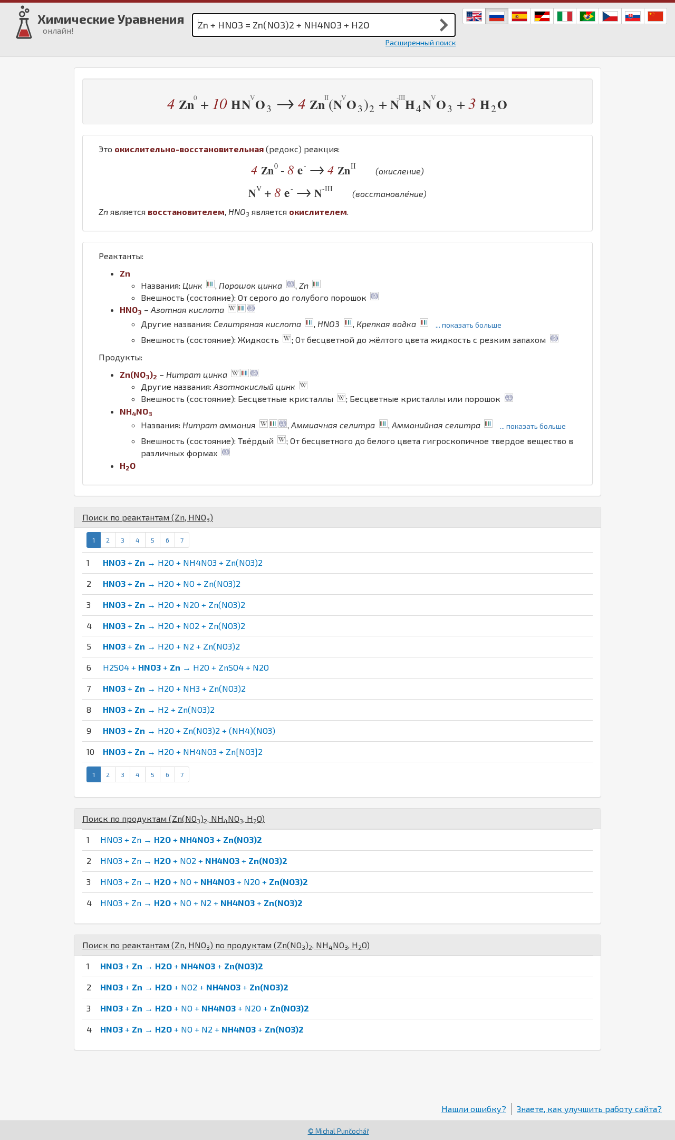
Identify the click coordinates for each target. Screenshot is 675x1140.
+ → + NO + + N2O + (204, 1008)
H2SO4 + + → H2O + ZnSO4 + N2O (186, 667)
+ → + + (181, 966)
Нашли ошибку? (473, 1109)
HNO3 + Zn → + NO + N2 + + (201, 903)
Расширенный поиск (420, 42)
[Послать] (444, 24)
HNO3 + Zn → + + (181, 839)
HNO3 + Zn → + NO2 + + (193, 861)
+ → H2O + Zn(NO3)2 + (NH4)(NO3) (189, 730)
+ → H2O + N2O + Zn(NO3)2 (174, 605)
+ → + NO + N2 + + (202, 1029)
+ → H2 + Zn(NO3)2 (159, 709)
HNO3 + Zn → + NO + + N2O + (204, 882)
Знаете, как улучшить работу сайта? (589, 1109)
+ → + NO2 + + (194, 987)
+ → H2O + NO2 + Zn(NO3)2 (174, 626)
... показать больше (469, 324)
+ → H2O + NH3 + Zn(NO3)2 (174, 688)
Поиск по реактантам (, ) (147, 517)
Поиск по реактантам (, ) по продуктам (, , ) (226, 945)
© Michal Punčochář (338, 1131)
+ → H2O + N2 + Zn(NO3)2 (171, 646)
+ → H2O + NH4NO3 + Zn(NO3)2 (183, 562)
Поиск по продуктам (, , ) (173, 818)
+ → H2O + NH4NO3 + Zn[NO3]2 (183, 751)
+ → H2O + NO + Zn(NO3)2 (171, 583)
